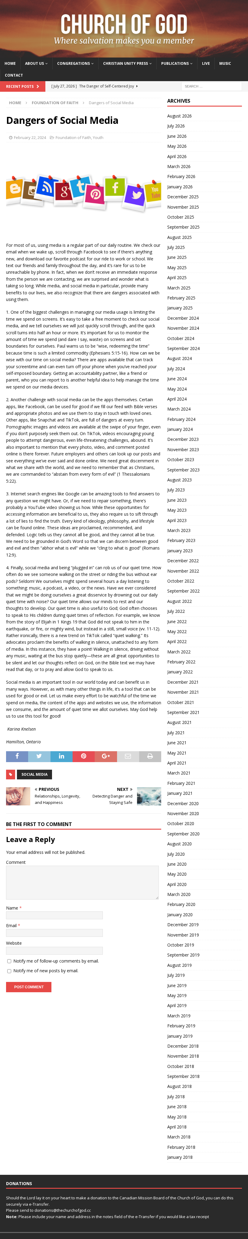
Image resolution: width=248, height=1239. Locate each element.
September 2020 (183, 834)
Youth (98, 137)
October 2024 (180, 338)
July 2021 (176, 732)
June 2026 (177, 136)
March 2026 (179, 166)
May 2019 (177, 995)
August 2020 (179, 844)
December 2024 (183, 318)
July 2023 (176, 490)
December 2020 (183, 803)
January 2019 (180, 1036)
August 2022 (179, 601)
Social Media (34, 774)
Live (206, 63)
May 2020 (177, 874)
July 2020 (176, 854)
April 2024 (177, 399)
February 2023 (181, 540)
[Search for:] (211, 86)
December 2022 (183, 560)
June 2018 (177, 1106)
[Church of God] (124, 54)
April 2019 (177, 1005)
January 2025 (180, 308)
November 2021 (183, 692)
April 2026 (177, 156)
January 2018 (180, 1157)
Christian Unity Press (125, 63)
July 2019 (176, 975)
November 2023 (183, 449)
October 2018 (180, 1066)
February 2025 (181, 298)
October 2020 (180, 823)
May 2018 (177, 1117)
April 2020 (177, 884)
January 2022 (180, 672)
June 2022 (177, 621)
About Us (34, 63)
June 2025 (177, 257)
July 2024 (176, 369)
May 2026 (177, 146)
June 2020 (177, 864)
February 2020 (181, 904)
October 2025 (180, 217)
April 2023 (177, 520)
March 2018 (179, 1137)
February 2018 (181, 1147)
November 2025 (183, 207)
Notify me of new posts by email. (45, 970)
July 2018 (176, 1096)
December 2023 (183, 439)
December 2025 (183, 197)
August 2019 (179, 965)
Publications (175, 63)
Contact (14, 75)
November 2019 (183, 935)
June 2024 (177, 379)
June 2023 (177, 500)
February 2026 (181, 176)
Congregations (73, 63)
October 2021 (180, 702)
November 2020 (183, 813)
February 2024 (181, 419)
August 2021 (179, 722)
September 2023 (183, 470)
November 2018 (183, 1056)
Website (14, 943)
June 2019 (177, 985)
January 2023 (180, 550)
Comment (16, 862)
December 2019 (183, 924)
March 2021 (179, 773)
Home (10, 63)
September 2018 (183, 1076)
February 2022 (181, 662)
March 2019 (179, 1016)
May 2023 (177, 510)
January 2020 (180, 914)
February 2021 (181, 783)
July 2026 (176, 126)
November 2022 (183, 571)
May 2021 (177, 753)
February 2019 (181, 1026)
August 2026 (179, 116)
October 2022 (180, 581)
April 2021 (177, 763)
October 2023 (180, 459)
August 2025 (179, 237)
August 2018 (179, 1086)
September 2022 (183, 591)
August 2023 (179, 480)
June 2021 (177, 742)
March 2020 (179, 894)
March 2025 (179, 288)
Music (225, 63)
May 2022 (177, 631)
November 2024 (183, 328)
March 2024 (179, 409)
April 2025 (177, 277)
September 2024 (183, 348)
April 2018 (177, 1127)
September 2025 (183, 227)
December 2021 (183, 682)
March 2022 (179, 652)
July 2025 (176, 247)
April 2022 (177, 641)
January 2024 (180, 429)
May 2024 (177, 389)
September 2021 (183, 712)
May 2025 (177, 267)
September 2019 (183, 955)
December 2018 (183, 1046)
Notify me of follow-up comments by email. (56, 961)
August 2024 (179, 358)
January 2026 (180, 187)
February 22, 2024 (30, 137)
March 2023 (179, 530)
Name (12, 908)
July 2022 (176, 611)
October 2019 (180, 945)
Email (12, 925)
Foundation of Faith (73, 137)
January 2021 (180, 793)
